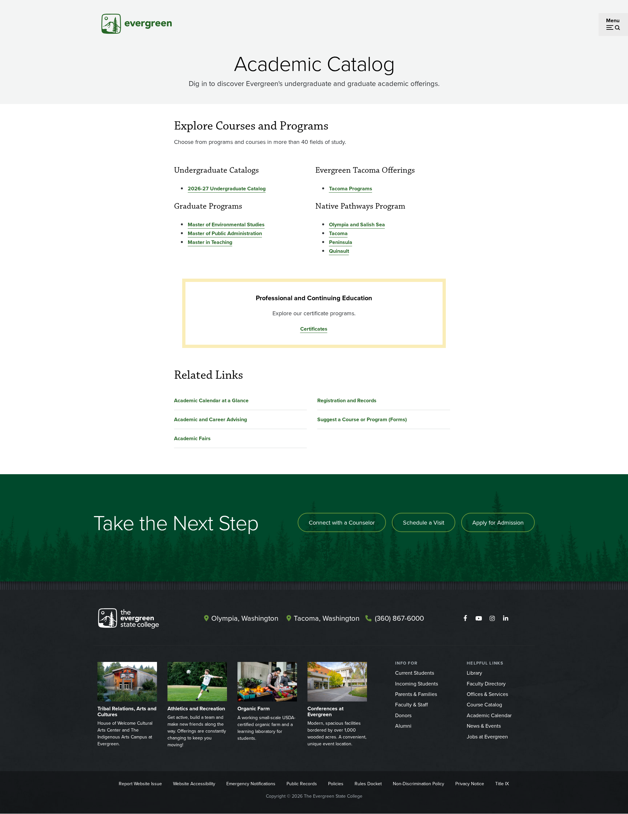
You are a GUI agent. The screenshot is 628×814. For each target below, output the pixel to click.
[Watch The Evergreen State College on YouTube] (479, 618)
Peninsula (340, 242)
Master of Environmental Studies (226, 224)
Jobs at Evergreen (487, 736)
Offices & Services (487, 694)
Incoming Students (416, 683)
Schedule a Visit (423, 522)
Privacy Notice (469, 783)
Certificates (313, 329)
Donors (403, 715)
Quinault (339, 251)
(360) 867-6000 (399, 618)
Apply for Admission (498, 522)
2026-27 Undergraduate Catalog (227, 188)
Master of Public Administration (225, 233)
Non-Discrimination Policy (418, 783)
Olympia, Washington (244, 618)
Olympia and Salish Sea (357, 224)
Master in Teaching (210, 242)
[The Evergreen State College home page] (140, 620)
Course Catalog (484, 704)
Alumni (403, 725)
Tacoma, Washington (326, 618)
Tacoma (338, 233)
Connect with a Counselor (342, 522)
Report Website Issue (140, 783)
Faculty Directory (486, 683)
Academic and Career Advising (210, 419)
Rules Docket (368, 783)
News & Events (484, 725)
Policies (335, 783)
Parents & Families (416, 694)
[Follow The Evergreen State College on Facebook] (465, 618)
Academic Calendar (489, 715)
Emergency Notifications (250, 783)
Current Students (414, 672)
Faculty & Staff (411, 704)
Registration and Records (346, 400)
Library (474, 672)
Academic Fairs (192, 438)
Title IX (502, 783)
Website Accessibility (194, 783)
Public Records (302, 783)
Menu (612, 20)
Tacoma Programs (350, 188)
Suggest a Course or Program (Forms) (362, 419)
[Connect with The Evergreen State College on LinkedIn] (505, 618)
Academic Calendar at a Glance (211, 400)
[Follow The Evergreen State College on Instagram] (492, 618)
